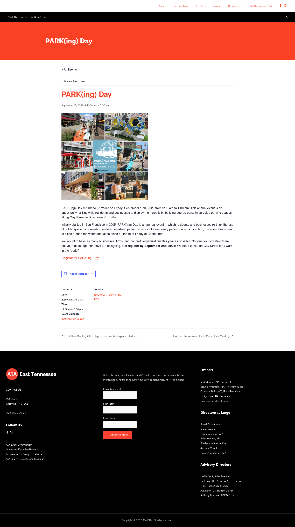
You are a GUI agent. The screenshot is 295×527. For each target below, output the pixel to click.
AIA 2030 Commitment (19, 444)
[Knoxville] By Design (72, 318)
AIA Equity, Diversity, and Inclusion (25, 458)
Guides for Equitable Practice (22, 449)
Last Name (109, 418)
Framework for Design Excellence (24, 454)
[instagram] (285, 5)
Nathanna (168, 520)
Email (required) (113, 389)
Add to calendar (79, 273)
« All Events (69, 69)
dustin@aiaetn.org (16, 412)
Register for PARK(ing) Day (80, 257)
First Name (109, 403)
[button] (167, 6)
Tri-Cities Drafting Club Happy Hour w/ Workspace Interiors (101, 336)
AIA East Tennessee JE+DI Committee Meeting (201, 336)
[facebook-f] (281, 5)
